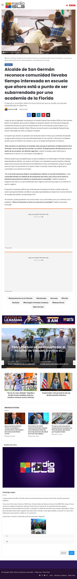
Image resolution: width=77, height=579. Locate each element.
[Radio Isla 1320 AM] (15, 4)
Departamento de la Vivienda (21, 298)
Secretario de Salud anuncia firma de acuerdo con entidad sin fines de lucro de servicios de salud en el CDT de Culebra (38, 430)
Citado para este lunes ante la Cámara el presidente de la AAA (38, 349)
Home (8, 58)
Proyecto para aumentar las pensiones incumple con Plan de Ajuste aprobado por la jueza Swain (62, 429)
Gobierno (9, 64)
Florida (65, 298)
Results (63, 553)
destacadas (41, 298)
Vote (71, 553)
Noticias (13, 58)
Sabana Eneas (58, 303)
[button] (38, 526)
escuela (54, 298)
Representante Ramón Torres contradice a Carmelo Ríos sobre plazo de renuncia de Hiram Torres (14, 430)
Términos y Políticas (60, 575)
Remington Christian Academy (36, 303)
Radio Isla (11, 109)
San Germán (39, 307)
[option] (38, 348)
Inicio (51, 575)
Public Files (71, 575)
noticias (16, 303)
